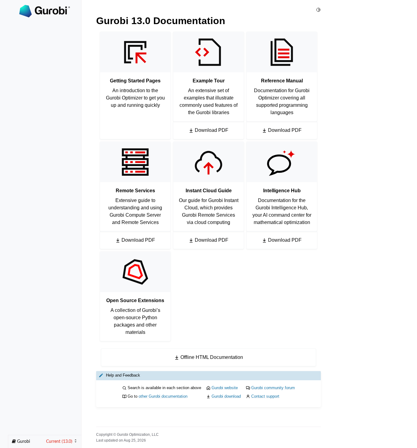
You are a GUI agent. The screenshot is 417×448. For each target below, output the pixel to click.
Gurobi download (226, 396)
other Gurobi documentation (163, 396)
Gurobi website (225, 387)
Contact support (265, 396)
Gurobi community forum (273, 387)
